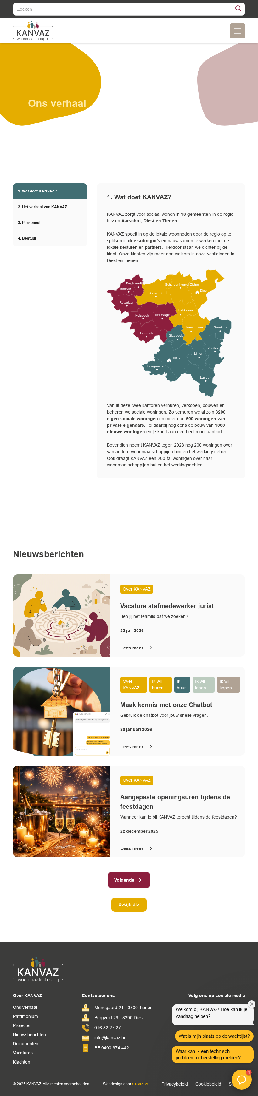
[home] (33, 30)
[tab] (50, 191)
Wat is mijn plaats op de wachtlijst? (214, 1036)
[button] (237, 30)
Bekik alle (129, 904)
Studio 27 (140, 1084)
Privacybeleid (174, 1084)
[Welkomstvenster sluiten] (251, 1004)
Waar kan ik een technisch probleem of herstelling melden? (208, 1054)
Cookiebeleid (208, 1084)
